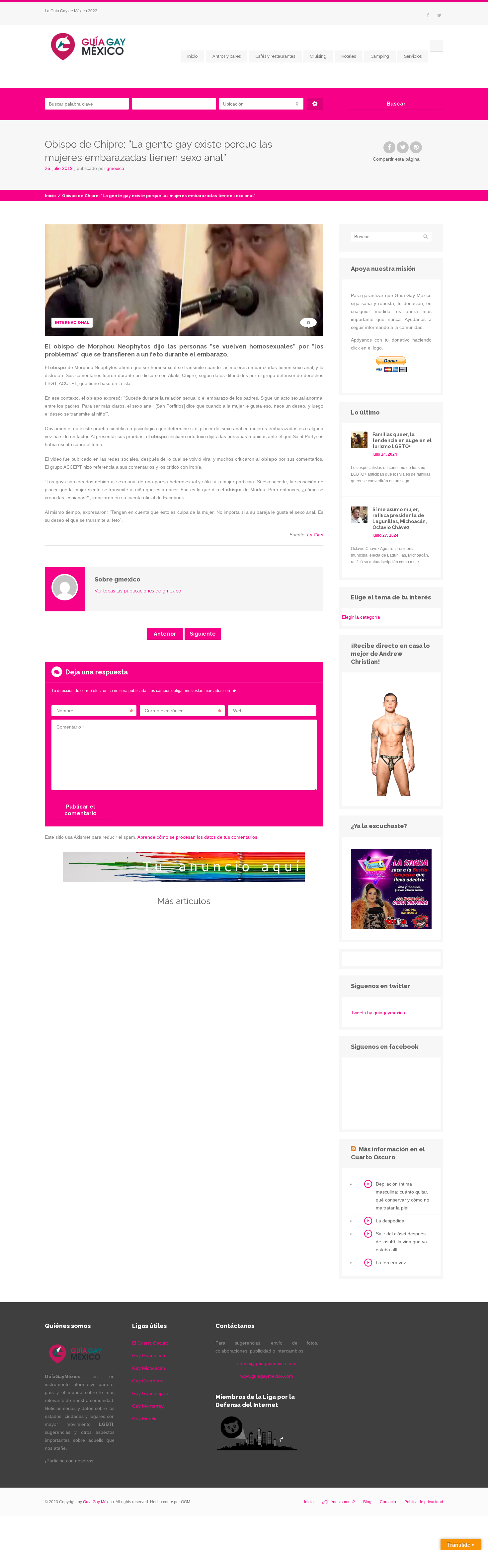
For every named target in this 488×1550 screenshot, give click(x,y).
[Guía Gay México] (94, 45)
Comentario (70, 727)
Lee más (87, 1015)
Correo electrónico (164, 710)
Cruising (318, 56)
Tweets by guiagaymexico (378, 1012)
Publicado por (100, 168)
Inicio (192, 56)
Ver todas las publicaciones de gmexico (138, 590)
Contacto (388, 1502)
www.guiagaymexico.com (266, 1376)
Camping (380, 56)
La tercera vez (391, 1262)
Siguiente (203, 634)
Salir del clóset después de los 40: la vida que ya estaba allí (401, 1241)
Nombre (64, 710)
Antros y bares (226, 56)
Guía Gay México (98, 1502)
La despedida (390, 1220)
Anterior (165, 634)
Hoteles (348, 56)
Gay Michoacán (148, 1368)
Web (238, 710)
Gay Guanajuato (149, 1355)
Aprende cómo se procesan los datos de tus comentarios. (198, 837)
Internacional (72, 322)
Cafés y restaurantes (275, 56)
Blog (367, 1502)
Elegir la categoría (361, 617)
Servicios (413, 56)
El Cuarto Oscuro (150, 1343)
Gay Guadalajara (150, 1393)
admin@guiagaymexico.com (266, 1363)
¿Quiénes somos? (338, 1502)
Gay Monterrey (148, 1406)
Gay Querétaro (148, 1380)
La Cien (315, 534)
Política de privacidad (423, 1502)
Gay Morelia (145, 1418)
